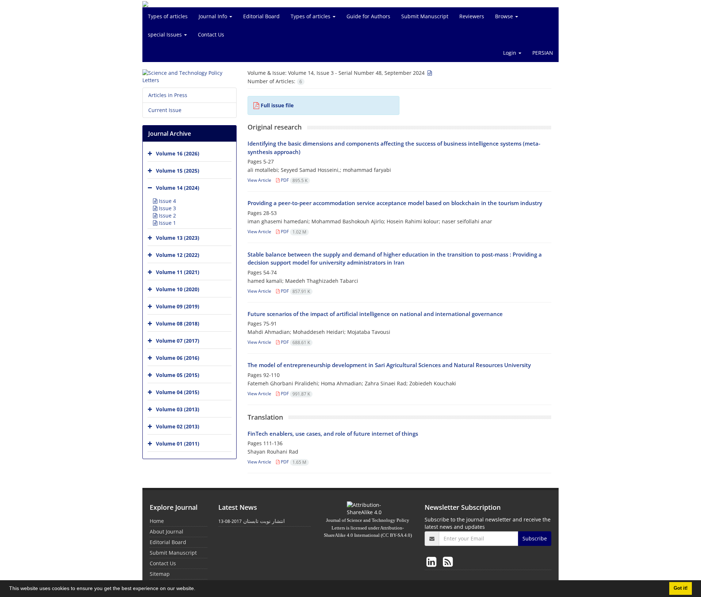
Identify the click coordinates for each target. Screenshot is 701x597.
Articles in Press (167, 95)
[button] (198, 589)
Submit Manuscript (424, 16)
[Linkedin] (433, 561)
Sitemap (160, 573)
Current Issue (164, 110)
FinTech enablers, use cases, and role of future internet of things (333, 433)
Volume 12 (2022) (177, 254)
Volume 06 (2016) (177, 357)
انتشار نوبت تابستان (264, 520)
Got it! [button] (680, 588)
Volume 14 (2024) (177, 187)
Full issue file (277, 105)
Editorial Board (261, 16)
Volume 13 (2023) (177, 237)
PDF (293, 180)
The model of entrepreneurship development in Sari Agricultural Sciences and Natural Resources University (389, 365)
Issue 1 (166, 222)
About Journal (166, 531)
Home (157, 520)
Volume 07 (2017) (177, 340)
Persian (542, 52)
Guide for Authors (368, 16)
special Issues (165, 34)
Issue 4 (166, 200)
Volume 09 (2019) (177, 306)
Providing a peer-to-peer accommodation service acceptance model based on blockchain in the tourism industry (395, 203)
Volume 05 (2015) (177, 374)
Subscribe (534, 538)
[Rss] (448, 561)
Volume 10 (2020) (177, 289)
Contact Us (211, 34)
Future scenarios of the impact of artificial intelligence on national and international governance (375, 313)
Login (510, 52)
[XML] (429, 72)
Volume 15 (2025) (177, 170)
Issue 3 (166, 208)
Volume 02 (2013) (177, 426)
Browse (504, 16)
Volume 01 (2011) (177, 443)
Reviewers (471, 16)
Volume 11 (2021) (177, 272)
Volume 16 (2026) (177, 153)
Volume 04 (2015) (177, 392)
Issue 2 (166, 215)
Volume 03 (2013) (177, 409)
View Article (259, 180)
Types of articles (168, 16)
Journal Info (214, 16)
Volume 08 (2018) (177, 323)
